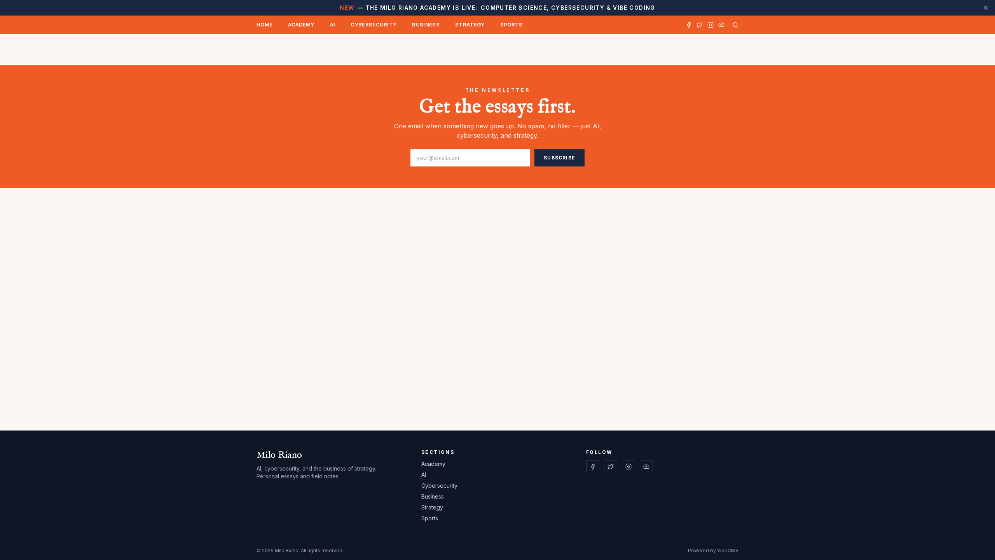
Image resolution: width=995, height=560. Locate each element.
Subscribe (559, 158)
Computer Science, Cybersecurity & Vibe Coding (497, 7)
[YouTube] (721, 25)
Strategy (470, 24)
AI (332, 24)
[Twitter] (699, 25)
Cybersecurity (373, 24)
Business (426, 24)
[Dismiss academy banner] (985, 7)
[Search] (733, 25)
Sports (511, 24)
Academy (301, 24)
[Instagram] (710, 25)
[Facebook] (689, 25)
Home (264, 24)
